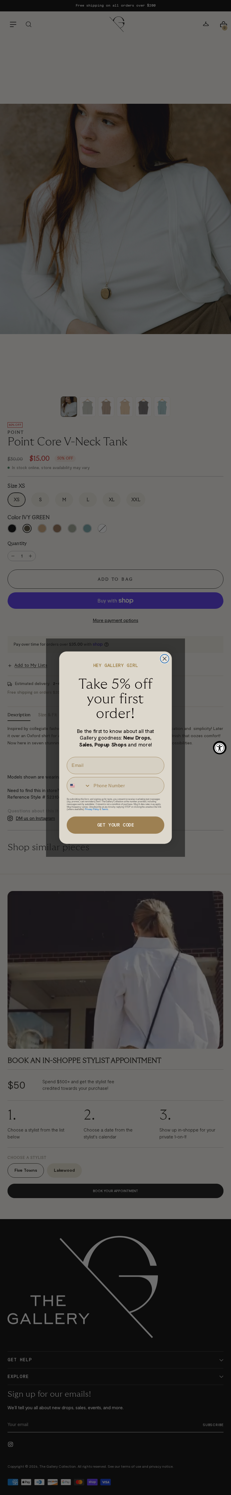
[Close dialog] (164, 658)
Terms (105, 809)
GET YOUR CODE (115, 825)
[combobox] (79, 785)
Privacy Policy (92, 809)
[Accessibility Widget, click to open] (219, 747)
